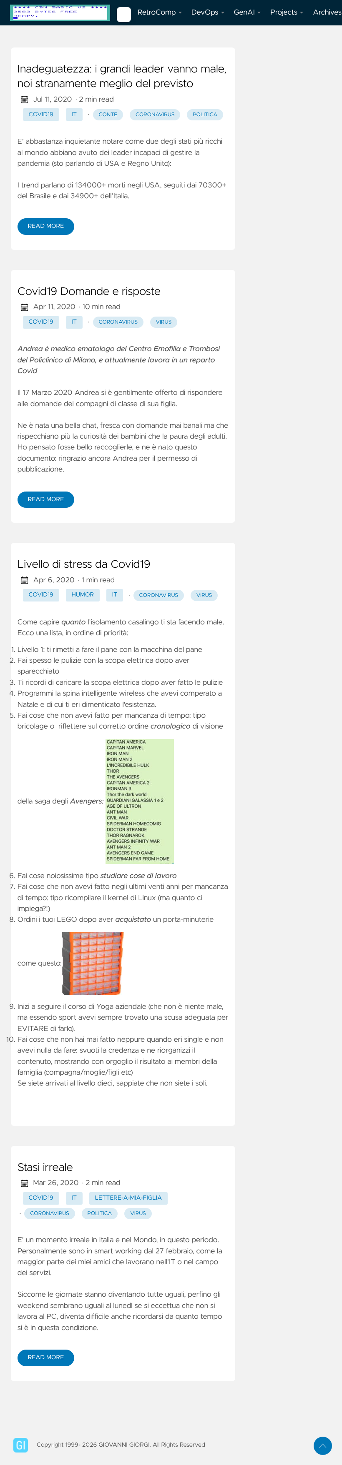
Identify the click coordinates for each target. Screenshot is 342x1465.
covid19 (40, 114)
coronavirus (155, 114)
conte (107, 114)
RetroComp (157, 12)
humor (83, 595)
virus (164, 322)
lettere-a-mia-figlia (128, 1198)
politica (205, 114)
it (74, 114)
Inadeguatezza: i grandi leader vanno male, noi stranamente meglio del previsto (122, 77)
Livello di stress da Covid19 (84, 564)
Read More (46, 226)
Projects (283, 12)
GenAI (244, 12)
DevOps (205, 12)
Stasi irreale (45, 1168)
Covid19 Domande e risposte (89, 292)
